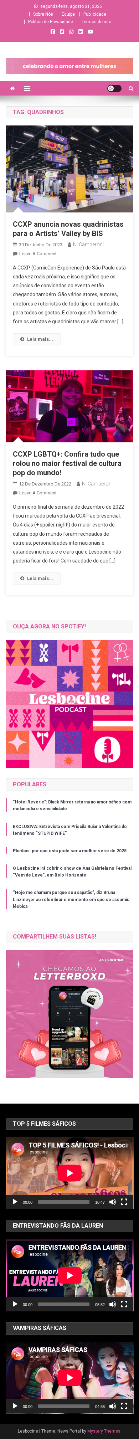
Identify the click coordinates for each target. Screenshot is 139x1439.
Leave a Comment (38, 253)
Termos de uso (96, 21)
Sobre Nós (43, 14)
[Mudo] (112, 1202)
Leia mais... (40, 339)
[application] (70, 1173)
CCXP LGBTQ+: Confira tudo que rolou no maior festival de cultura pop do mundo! (67, 463)
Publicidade (94, 14)
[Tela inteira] (124, 1202)
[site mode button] (114, 88)
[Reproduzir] (15, 1202)
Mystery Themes (103, 1431)
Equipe (68, 14)
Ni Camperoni (88, 244)
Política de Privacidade (50, 21)
